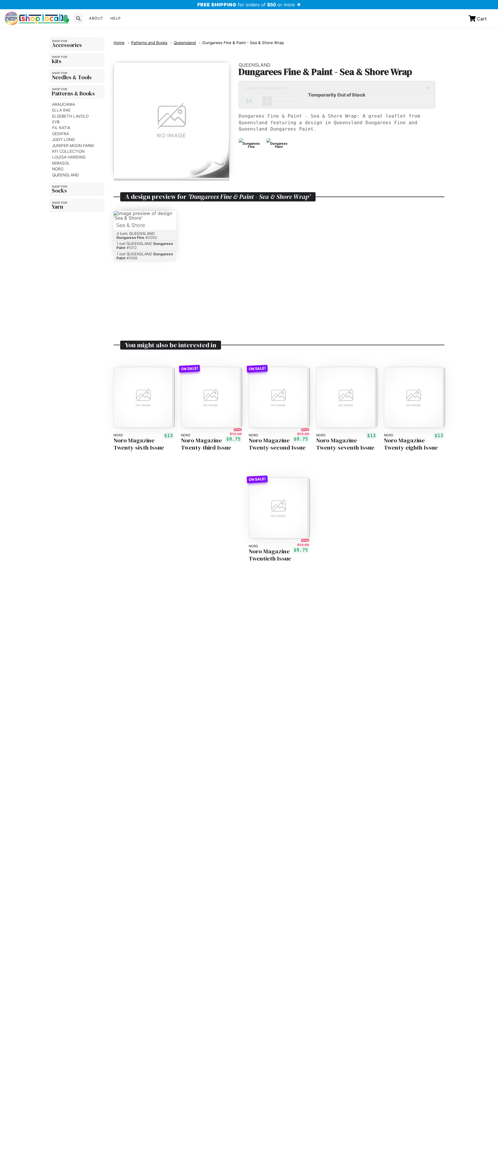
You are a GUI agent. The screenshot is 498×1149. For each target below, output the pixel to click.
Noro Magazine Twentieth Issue (270, 555)
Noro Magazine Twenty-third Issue (206, 444)
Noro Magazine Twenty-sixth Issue (139, 444)
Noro (57, 169)
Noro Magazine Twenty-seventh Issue (345, 444)
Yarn (57, 206)
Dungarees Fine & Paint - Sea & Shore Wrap (243, 42)
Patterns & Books (73, 93)
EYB (56, 122)
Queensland (65, 175)
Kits (56, 61)
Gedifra (60, 133)
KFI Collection (68, 151)
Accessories (67, 45)
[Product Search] (78, 18)
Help (115, 18)
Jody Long (63, 139)
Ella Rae (61, 110)
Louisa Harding (69, 157)
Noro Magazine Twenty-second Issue (277, 444)
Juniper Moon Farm (73, 145)
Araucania (63, 104)
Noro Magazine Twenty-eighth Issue (411, 444)
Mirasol (61, 163)
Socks (59, 190)
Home (119, 42)
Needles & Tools (72, 77)
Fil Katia (61, 128)
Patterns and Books (149, 42)
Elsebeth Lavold (70, 116)
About (96, 18)
